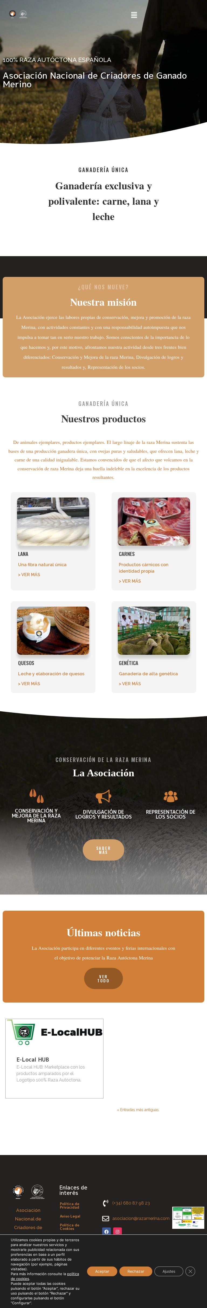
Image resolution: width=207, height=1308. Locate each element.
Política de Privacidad (69, 1205)
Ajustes (169, 1271)
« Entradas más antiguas (138, 1110)
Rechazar (135, 1271)
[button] (134, 15)
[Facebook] (106, 1231)
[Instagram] (117, 1231)
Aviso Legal (70, 1216)
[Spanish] (159, 15)
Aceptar (102, 1271)
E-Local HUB (32, 1059)
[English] (152, 15)
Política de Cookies (69, 1227)
